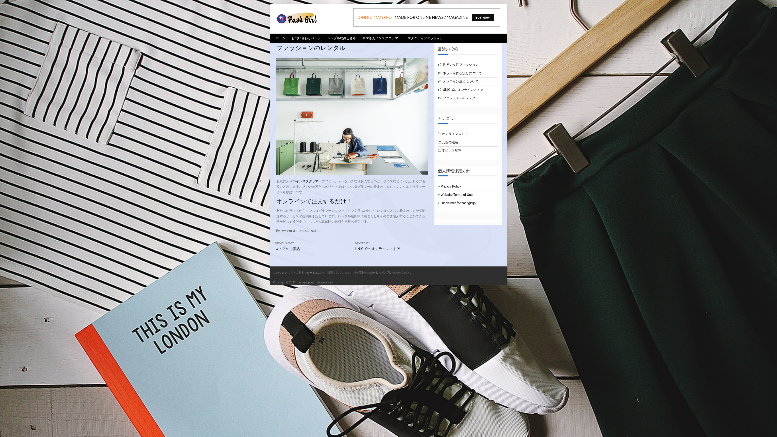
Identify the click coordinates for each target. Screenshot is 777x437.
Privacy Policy (451, 186)
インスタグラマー (309, 181)
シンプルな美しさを (341, 38)
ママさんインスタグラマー (381, 38)
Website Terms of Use (457, 195)
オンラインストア (455, 134)
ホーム (280, 38)
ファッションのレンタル (461, 98)
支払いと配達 (307, 230)
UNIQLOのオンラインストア (463, 90)
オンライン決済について (461, 81)
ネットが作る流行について (462, 73)
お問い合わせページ (306, 38)
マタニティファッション (425, 38)
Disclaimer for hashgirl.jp (458, 203)
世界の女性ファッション (461, 65)
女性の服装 (288, 230)
